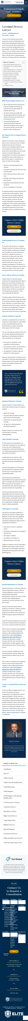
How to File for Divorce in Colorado (12, 71)
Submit (14, 951)
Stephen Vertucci (13, 33)
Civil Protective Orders (12, 802)
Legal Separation (9, 820)
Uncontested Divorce (11, 833)
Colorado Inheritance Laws (13, 842)
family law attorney (11, 121)
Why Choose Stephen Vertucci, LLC (12, 64)
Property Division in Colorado (11, 73)
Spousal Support (9, 829)
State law (22, 250)
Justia (11, 754)
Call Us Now (14, 231)
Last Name (13, 899)
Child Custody (8, 778)
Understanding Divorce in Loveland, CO (13, 69)
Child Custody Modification (13, 782)
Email (20, 899)
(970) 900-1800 (19, 2)
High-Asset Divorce (10, 816)
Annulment (7, 769)
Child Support (8, 791)
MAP (14, 969)
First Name (5, 899)
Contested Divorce (10, 807)
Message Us (14, 226)
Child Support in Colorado (10, 78)
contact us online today (13, 712)
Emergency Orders (10, 811)
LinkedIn (17, 754)
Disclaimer (19, 1008)
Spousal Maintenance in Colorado (12, 80)
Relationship (14, 932)
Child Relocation (9, 787)
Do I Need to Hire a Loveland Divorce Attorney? (13, 67)
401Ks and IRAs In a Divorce (13, 838)
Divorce (6, 773)
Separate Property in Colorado (11, 75)
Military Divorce (9, 825)
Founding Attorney (14, 743)
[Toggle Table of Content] (22, 62)
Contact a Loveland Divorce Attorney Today (13, 82)
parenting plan (13, 451)
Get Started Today (14, 15)
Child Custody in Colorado (10, 76)
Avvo (14, 754)
